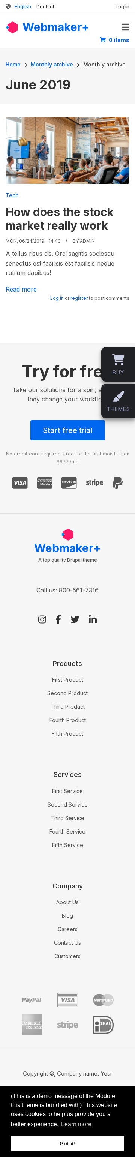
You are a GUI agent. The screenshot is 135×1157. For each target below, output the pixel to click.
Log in (122, 6)
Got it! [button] (68, 1143)
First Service (67, 791)
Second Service (68, 804)
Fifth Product (67, 733)
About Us (67, 902)
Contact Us (67, 942)
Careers (68, 929)
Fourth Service (68, 831)
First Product (67, 679)
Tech (12, 195)
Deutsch (46, 6)
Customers (67, 956)
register (79, 298)
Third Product (68, 706)
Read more (21, 289)
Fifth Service (67, 845)
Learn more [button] (76, 1124)
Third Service (67, 818)
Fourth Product (68, 720)
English (23, 6)
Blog (67, 915)
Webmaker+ (55, 27)
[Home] (12, 26)
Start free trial (68, 430)
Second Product (67, 693)
